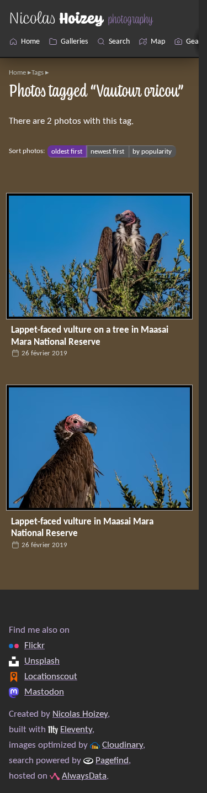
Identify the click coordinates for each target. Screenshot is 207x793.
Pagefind (112, 761)
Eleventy (76, 730)
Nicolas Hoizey (80, 714)
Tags (37, 72)
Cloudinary (122, 745)
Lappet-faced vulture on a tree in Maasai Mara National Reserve (89, 336)
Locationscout (50, 677)
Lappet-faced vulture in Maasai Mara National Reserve (82, 528)
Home (17, 72)
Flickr (34, 646)
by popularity (152, 151)
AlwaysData (84, 776)
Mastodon (44, 692)
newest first (107, 151)
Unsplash (42, 661)
